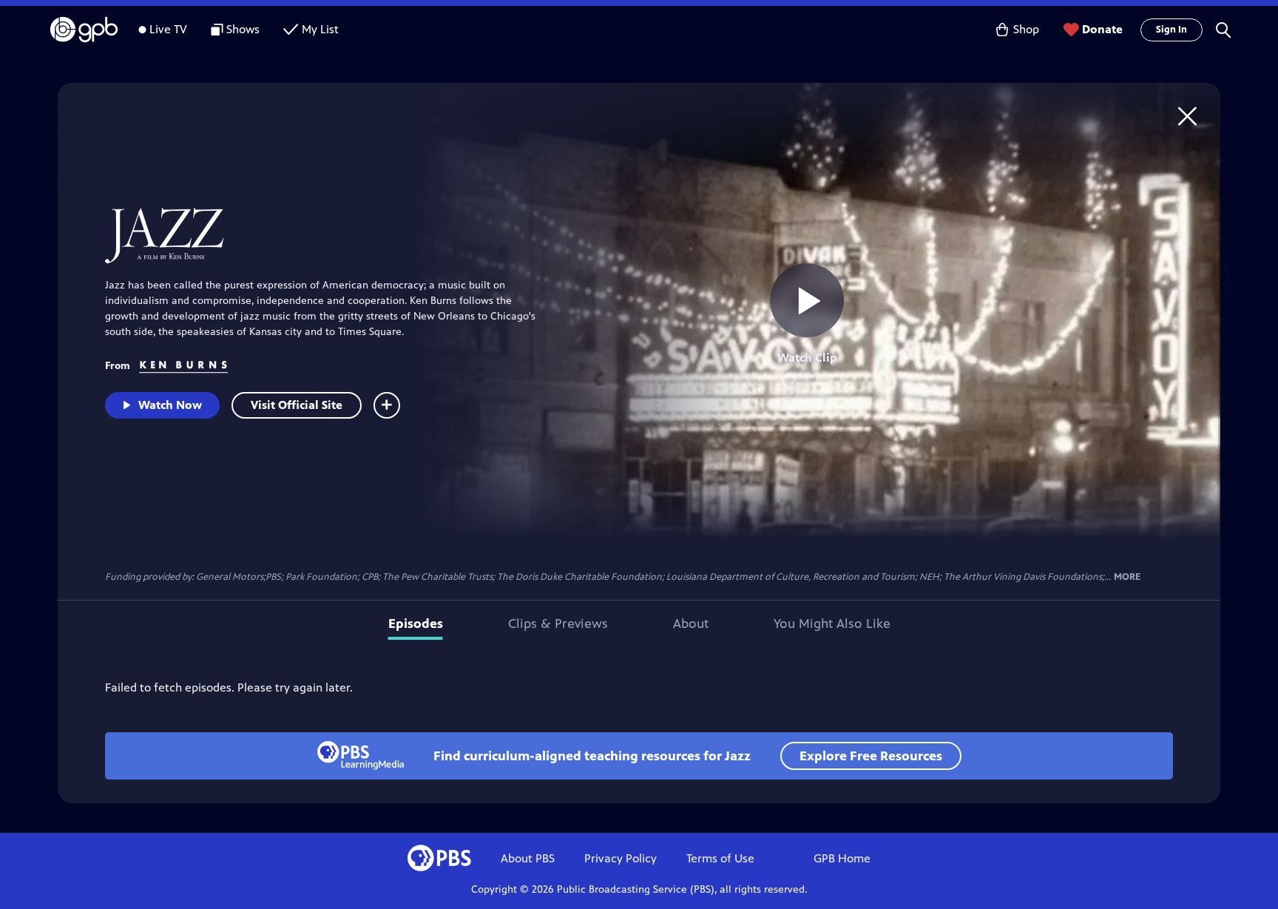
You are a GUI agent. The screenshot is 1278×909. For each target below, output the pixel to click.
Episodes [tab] (415, 623)
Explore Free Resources (870, 756)
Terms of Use (720, 858)
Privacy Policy (620, 858)
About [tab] (691, 623)
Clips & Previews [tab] (558, 623)
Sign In (1171, 30)
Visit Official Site (296, 405)
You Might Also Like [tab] (832, 623)
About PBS (528, 858)
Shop (1026, 29)
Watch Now (170, 405)
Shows (243, 29)
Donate (1102, 29)
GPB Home (842, 858)
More (1127, 577)
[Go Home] (1187, 116)
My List (320, 29)
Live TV (168, 29)
